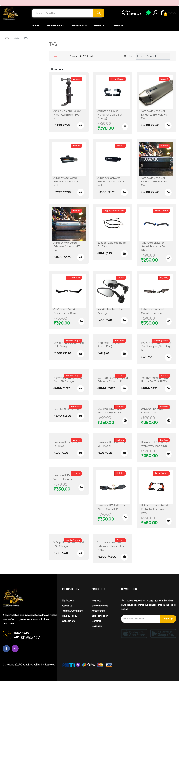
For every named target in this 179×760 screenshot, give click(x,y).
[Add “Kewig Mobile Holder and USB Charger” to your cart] (80, 353)
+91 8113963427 (131, 14)
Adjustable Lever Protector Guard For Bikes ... (109, 115)
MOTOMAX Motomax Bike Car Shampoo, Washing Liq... (156, 347)
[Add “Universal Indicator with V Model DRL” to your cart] (169, 420)
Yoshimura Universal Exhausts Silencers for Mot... (110, 546)
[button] (57, 69)
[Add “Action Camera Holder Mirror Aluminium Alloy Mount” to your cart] (80, 125)
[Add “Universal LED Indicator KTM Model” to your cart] (124, 453)
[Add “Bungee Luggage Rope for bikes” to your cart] (124, 253)
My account (68, 600)
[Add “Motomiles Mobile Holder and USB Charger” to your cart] (80, 388)
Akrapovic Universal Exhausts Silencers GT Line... (66, 247)
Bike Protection (100, 616)
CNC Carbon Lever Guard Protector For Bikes (153, 247)
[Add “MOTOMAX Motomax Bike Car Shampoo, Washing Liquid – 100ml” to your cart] (168, 357)
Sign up (168, 619)
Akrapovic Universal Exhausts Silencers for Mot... (154, 115)
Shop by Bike (54, 25)
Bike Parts (78, 25)
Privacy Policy (69, 616)
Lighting (96, 621)
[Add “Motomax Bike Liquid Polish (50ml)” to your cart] (124, 353)
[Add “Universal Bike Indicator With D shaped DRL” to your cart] (125, 420)
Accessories (98, 611)
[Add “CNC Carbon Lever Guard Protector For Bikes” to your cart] (169, 258)
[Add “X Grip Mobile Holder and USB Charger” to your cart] (80, 553)
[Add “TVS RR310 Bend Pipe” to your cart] (80, 416)
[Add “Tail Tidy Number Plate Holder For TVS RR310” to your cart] (168, 388)
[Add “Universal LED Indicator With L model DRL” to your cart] (81, 487)
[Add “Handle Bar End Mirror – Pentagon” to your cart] (124, 320)
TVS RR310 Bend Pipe (66, 409)
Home (35, 25)
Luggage (117, 25)
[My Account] (148, 13)
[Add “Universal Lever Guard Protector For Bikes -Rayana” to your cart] (169, 521)
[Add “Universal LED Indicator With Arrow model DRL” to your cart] (169, 454)
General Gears (100, 606)
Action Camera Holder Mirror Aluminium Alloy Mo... (67, 115)
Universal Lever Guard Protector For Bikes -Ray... (154, 509)
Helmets (99, 25)
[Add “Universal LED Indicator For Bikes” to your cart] (80, 453)
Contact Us (68, 621)
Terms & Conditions (72, 611)
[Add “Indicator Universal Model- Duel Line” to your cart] (169, 321)
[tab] (55, 56)
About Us (67, 606)
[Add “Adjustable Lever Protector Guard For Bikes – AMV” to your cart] (125, 126)
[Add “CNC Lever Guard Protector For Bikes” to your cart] (81, 321)
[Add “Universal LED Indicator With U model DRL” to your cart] (125, 517)
